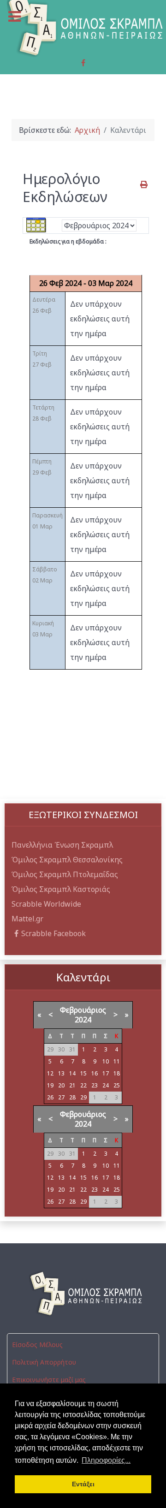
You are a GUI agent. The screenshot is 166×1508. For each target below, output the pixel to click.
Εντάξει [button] (83, 1484)
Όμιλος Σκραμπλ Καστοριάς (61, 889)
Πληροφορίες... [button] (106, 1460)
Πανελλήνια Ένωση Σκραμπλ (62, 845)
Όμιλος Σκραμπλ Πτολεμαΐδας (65, 874)
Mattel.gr (27, 919)
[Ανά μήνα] (36, 225)
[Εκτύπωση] (144, 184)
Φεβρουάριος (83, 1010)
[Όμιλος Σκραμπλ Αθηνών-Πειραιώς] (83, 1294)
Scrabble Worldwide (46, 904)
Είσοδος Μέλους (37, 1344)
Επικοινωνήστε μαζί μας (49, 1379)
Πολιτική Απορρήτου (44, 1362)
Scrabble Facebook (53, 933)
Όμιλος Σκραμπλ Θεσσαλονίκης (67, 860)
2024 (83, 1020)
